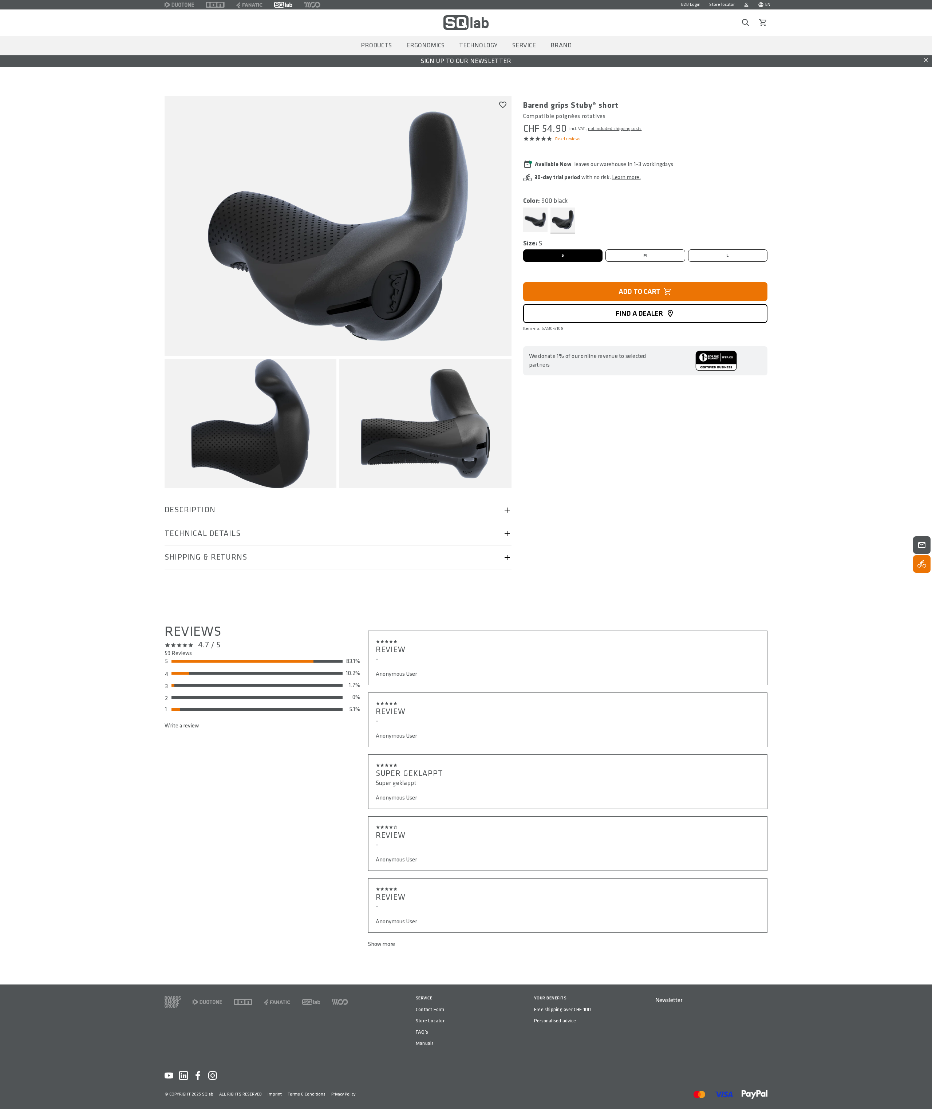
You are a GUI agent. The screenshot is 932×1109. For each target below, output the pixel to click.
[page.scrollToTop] (922, 1091)
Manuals (425, 1043)
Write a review (182, 725)
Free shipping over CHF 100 (562, 1009)
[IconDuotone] (179, 4)
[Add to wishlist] (502, 104)
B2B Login (690, 4)
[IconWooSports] (312, 4)
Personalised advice (555, 1021)
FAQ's (422, 1032)
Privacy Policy (343, 1094)
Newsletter (668, 1000)
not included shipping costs (614, 128)
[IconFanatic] (249, 4)
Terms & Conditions (306, 1094)
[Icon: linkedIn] (183, 1075)
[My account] (746, 5)
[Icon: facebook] (198, 1075)
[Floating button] (922, 545)
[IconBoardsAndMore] (173, 1002)
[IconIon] (215, 4)
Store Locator (430, 1021)
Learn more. (626, 177)
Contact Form (430, 1009)
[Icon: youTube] (169, 1075)
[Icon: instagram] (212, 1075)
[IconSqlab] (283, 4)
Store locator (722, 4)
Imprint (275, 1094)
